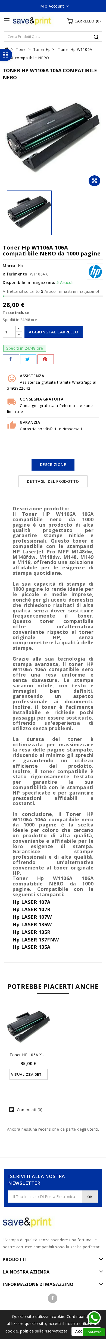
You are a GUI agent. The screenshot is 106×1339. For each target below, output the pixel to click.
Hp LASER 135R (32, 932)
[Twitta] (28, 359)
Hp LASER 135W (32, 924)
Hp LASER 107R (32, 909)
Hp (20, 265)
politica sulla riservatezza (44, 1331)
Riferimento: (16, 274)
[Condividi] (11, 359)
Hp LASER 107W (32, 917)
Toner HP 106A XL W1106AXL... (39, 1054)
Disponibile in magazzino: (29, 282)
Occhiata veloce (28, 1023)
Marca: (10, 265)
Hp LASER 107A (32, 902)
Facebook (52, 1298)
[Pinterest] (46, 359)
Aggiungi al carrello (53, 331)
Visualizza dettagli (29, 1074)
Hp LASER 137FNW (36, 939)
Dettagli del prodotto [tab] (53, 481)
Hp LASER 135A (32, 947)
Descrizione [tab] (53, 464)
